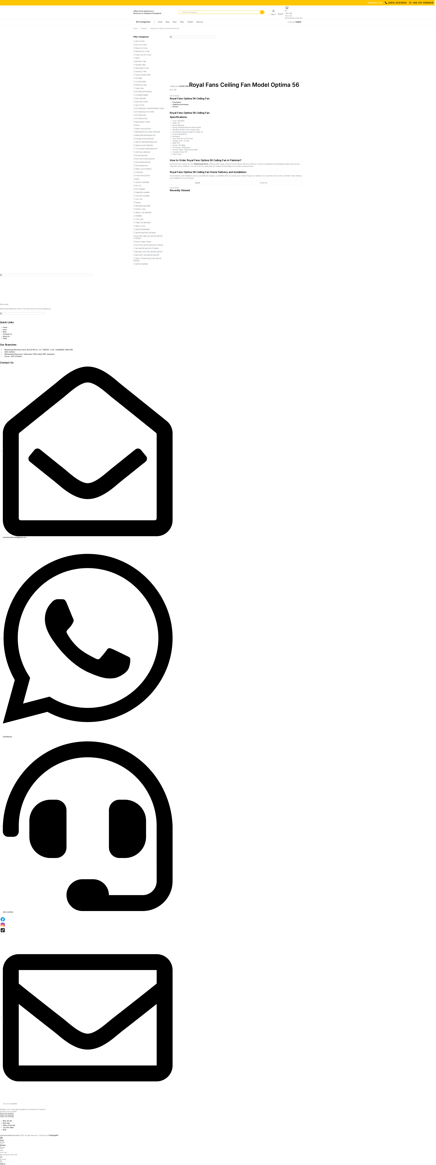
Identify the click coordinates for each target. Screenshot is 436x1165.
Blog (167, 22)
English (298, 22)
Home (160, 22)
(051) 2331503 (397, 2)
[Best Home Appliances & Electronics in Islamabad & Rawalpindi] (147, 12)
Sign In (273, 14)
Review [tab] (175, 107)
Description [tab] (177, 102)
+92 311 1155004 (422, 2)
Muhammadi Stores (201, 164)
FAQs (182, 22)
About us (199, 22)
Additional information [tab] (181, 104)
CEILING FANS (184, 86)
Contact (190, 22)
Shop (175, 22)
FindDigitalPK (53, 1135)
